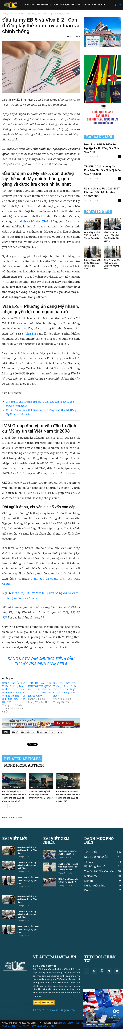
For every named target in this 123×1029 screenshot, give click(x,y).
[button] (116, 5)
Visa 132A (22, 1026)
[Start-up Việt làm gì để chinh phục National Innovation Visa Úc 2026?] (41, 781)
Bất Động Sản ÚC (69, 5)
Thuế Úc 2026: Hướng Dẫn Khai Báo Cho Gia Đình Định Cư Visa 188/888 (102, 170)
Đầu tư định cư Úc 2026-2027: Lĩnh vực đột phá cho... (28, 881)
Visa (60, 732)
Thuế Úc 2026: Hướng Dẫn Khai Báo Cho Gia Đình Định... (26, 865)
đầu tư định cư (27, 732)
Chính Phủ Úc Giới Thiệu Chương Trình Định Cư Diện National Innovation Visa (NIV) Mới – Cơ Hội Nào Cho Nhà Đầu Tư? (13, 692)
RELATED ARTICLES (22, 758)
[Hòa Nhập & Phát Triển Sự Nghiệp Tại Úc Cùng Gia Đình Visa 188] (92, 224)
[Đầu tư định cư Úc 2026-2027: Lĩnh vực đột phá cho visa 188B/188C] (92, 252)
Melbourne (91, 876)
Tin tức (88, 861)
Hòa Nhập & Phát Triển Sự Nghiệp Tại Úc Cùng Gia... (92, 235)
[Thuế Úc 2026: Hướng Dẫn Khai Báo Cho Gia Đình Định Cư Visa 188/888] (112, 224)
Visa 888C (51, 1026)
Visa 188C (12, 1026)
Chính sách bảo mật (77, 1022)
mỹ (53, 732)
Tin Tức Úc (87, 5)
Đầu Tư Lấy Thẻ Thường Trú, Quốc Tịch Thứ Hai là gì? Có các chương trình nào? (64, 689)
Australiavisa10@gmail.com (59, 1010)
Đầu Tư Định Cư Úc (46, 5)
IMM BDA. (61, 1022)
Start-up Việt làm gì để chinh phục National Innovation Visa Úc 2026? (41, 794)
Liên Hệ (101, 5)
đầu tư (15, 732)
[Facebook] (86, 971)
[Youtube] (116, 971)
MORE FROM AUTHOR (24, 765)
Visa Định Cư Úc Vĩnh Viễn (99, 871)
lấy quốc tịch (42, 732)
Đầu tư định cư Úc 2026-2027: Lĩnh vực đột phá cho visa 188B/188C (102, 192)
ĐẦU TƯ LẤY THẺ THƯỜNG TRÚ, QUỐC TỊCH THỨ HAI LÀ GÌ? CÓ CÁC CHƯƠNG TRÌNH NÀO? (39, 689)
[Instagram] (101, 970)
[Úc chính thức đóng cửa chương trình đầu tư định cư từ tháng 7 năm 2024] (103, 1009)
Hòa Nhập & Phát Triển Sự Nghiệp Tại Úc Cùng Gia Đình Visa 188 (101, 148)
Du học (88, 890)
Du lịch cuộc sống (94, 885)
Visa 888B (41, 1026)
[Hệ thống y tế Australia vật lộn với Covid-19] (49, 882)
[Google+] (94, 971)
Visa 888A (31, 1026)
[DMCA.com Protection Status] (44, 1002)
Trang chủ (28, 5)
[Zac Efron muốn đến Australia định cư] (49, 854)
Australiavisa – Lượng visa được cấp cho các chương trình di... (68, 867)
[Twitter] (109, 971)
